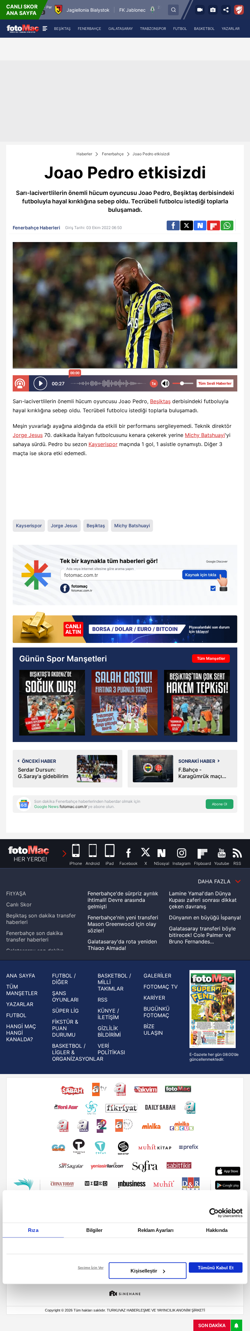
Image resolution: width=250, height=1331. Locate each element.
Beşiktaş (160, 401)
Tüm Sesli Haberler (215, 383)
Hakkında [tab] (217, 1230)
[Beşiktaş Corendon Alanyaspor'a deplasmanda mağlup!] (52, 703)
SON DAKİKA (212, 1325)
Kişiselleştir (144, 1270)
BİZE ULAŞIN (153, 1029)
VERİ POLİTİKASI (111, 1049)
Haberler (84, 153)
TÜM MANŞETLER (21, 989)
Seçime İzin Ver (91, 1268)
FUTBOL (16, 1015)
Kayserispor (103, 444)
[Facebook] (173, 225)
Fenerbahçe (113, 153)
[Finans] (125, 628)
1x (154, 383)
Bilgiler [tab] (94, 1230)
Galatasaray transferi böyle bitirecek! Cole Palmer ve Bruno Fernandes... (202, 935)
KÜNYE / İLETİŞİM (108, 1013)
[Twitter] (186, 225)
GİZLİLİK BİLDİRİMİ (109, 1031)
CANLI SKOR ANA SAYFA (22, 9)
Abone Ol (219, 804)
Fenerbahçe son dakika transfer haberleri (34, 936)
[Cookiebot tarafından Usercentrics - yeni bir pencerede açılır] (214, 1213)
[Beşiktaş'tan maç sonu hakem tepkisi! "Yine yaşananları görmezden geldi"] (197, 703)
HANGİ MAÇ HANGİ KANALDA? (21, 1033)
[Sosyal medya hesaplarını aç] (226, 10)
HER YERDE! (30, 859)
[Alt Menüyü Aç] (44, 28)
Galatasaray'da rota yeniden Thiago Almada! (122, 944)
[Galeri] (213, 10)
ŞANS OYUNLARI (65, 996)
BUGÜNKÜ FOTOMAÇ (157, 1011)
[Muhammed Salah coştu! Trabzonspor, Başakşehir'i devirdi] (124, 703)
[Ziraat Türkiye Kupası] (239, 10)
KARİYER (154, 997)
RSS (102, 999)
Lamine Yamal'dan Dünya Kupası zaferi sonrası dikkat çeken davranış (203, 900)
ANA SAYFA (20, 975)
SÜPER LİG (65, 1010)
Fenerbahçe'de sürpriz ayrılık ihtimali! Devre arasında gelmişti (123, 900)
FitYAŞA (16, 893)
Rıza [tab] (33, 1230)
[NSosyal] (200, 225)
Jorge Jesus (28, 435)
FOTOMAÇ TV (161, 986)
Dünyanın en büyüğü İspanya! (205, 917)
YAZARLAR (19, 1004)
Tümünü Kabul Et (215, 1267)
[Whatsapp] (227, 225)
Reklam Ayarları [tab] (156, 1230)
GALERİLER (157, 975)
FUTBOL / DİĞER (64, 978)
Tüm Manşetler (211, 658)
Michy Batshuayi (205, 435)
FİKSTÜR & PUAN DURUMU (65, 1028)
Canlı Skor (19, 904)
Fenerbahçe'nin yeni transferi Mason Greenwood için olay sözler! (123, 924)
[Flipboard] (213, 225)
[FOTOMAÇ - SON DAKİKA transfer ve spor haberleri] (23, 28)
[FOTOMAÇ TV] (200, 10)
